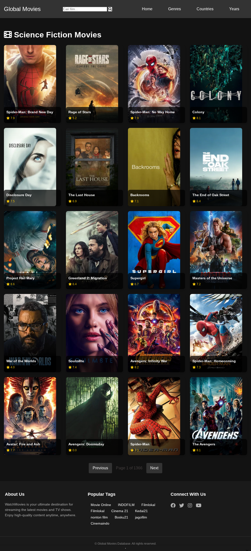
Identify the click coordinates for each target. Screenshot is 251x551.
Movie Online (101, 505)
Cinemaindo (100, 523)
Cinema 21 (119, 511)
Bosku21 (121, 517)
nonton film (99, 517)
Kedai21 (141, 511)
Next (154, 468)
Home (147, 9)
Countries (205, 9)
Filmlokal (148, 505)
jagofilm (141, 517)
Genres (174, 9)
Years (234, 9)
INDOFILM (126, 505)
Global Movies (22, 9)
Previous (100, 468)
